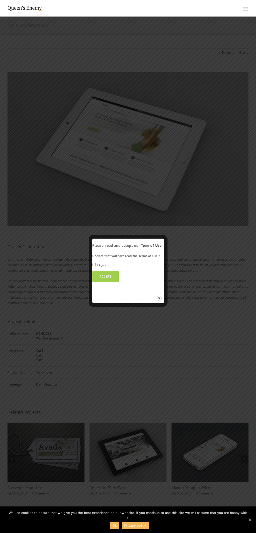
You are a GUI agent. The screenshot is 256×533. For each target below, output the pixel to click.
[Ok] (249, 519)
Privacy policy (135, 525)
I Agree (102, 265)
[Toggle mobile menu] (245, 9)
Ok (114, 525)
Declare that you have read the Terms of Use (126, 256)
